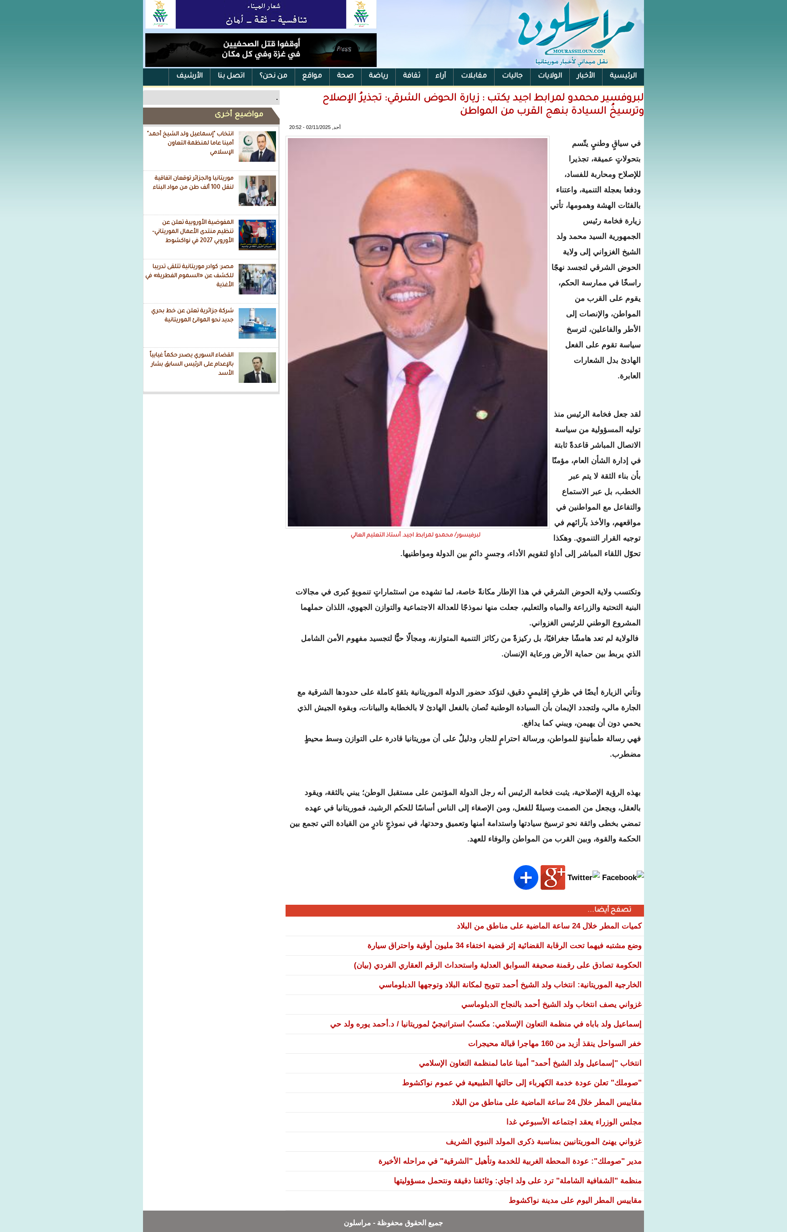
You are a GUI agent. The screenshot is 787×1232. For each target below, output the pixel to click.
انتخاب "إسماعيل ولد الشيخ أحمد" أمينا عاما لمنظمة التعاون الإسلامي (190, 143)
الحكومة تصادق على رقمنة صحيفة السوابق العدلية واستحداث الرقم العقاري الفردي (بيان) (498, 965)
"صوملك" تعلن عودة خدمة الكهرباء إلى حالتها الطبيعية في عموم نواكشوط (522, 1082)
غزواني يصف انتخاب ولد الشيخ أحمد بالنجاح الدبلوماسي (551, 1004)
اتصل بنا (231, 76)
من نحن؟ (273, 76)
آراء (440, 76)
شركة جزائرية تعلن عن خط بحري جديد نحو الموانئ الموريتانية (192, 316)
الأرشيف (189, 76)
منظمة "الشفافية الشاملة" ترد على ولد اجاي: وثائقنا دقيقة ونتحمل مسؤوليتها (518, 1180)
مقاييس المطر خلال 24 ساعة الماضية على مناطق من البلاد (547, 1102)
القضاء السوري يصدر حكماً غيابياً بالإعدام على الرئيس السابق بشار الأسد (192, 364)
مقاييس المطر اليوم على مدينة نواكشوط (575, 1200)
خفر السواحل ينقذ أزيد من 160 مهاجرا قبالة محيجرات (555, 1043)
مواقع (312, 76)
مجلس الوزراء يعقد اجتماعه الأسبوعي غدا (574, 1122)
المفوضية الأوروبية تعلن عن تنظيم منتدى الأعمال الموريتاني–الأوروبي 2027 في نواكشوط (193, 232)
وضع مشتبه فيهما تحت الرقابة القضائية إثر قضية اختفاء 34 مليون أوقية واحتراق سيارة (505, 945)
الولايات (550, 76)
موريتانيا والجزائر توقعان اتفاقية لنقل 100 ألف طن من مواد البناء (193, 183)
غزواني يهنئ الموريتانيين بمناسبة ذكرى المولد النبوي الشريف (544, 1141)
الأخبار (586, 76)
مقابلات (474, 76)
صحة (345, 76)
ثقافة (411, 76)
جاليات (512, 76)
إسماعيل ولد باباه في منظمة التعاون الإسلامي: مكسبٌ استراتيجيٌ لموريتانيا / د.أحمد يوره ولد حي (486, 1024)
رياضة (378, 76)
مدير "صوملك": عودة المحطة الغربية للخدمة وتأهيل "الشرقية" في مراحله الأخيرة (510, 1161)
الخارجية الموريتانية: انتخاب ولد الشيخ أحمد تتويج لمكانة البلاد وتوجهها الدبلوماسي (510, 984)
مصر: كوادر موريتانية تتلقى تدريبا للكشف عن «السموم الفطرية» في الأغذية (189, 276)
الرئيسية (623, 76)
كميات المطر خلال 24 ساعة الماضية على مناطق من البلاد (549, 926)
